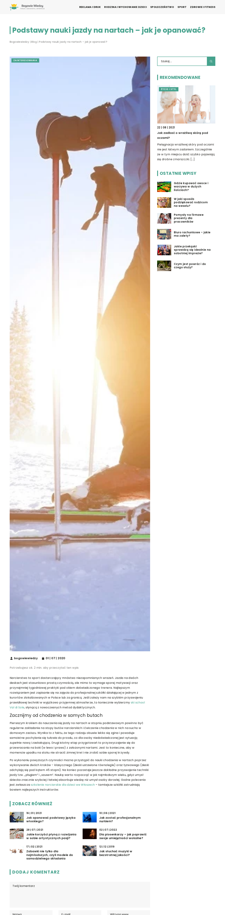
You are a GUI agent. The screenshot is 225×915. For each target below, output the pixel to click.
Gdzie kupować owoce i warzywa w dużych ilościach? (191, 186)
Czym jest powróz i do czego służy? (190, 265)
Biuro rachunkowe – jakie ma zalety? (192, 234)
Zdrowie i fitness (202, 7)
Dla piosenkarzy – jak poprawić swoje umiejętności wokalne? (123, 836)
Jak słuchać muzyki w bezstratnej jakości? (115, 853)
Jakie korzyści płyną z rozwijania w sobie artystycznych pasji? (51, 836)
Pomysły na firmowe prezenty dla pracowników (189, 218)
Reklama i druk (90, 7)
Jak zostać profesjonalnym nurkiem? (120, 819)
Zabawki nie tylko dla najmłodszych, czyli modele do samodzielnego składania (49, 855)
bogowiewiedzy (26, 658)
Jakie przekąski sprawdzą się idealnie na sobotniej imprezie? (192, 250)
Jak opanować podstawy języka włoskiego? (50, 819)
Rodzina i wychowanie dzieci (125, 7)
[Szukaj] (211, 61)
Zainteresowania (25, 60)
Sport (182, 7)
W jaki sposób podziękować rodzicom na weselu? (191, 202)
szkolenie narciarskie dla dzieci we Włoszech (63, 785)
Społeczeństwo (162, 7)
